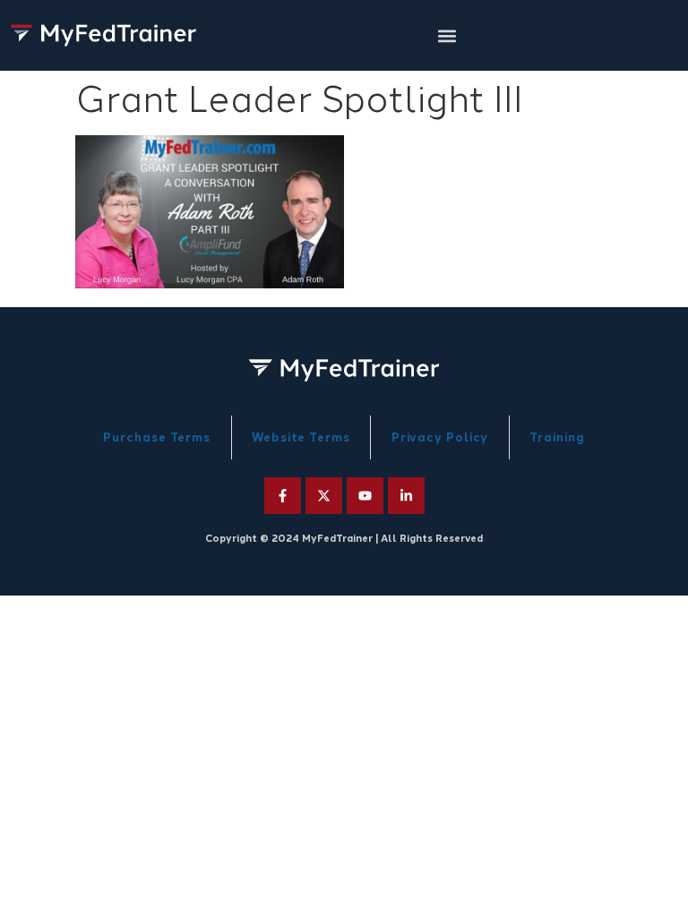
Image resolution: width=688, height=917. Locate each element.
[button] (447, 35)
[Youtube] (365, 495)
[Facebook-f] (282, 495)
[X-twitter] (323, 495)
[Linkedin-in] (406, 495)
